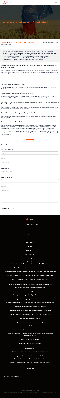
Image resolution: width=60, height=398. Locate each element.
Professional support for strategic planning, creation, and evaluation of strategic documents (30, 271)
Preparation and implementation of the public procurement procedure (30, 351)
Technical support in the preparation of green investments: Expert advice (30, 295)
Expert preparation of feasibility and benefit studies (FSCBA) (30, 322)
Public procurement (30, 348)
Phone (3, 159)
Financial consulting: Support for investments (30, 300)
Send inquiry (5, 208)
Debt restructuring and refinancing (30, 318)
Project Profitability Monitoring (30, 339)
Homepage (3, 42)
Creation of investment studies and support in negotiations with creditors (30, 314)
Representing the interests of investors (30, 343)
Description (4, 187)
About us (30, 231)
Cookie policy (30, 242)
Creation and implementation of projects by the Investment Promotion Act (30, 310)
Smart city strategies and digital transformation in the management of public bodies (30, 275)
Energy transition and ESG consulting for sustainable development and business (30, 284)
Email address (5, 168)
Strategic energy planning (30, 291)
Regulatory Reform (30, 254)
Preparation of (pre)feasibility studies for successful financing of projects (30, 267)
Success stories (30, 368)
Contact (30, 238)
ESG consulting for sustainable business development (30, 287)
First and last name (7, 149)
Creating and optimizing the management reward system (30, 306)
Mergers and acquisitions (30, 330)
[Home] (7, 2)
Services (10, 42)
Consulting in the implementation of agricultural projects (30, 359)
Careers (30, 235)
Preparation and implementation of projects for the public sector (30, 264)
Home (30, 246)
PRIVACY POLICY (30, 250)
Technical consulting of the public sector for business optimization (30, 279)
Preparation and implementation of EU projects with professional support (30, 362)
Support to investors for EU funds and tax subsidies (26, 42)
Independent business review (30, 326)
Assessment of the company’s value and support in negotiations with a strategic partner (30, 302)
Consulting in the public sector (30, 261)
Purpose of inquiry (7, 177)
